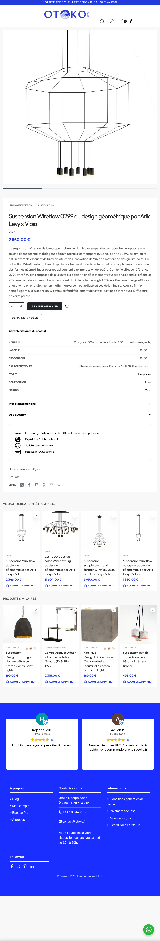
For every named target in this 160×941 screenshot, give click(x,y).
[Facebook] (12, 866)
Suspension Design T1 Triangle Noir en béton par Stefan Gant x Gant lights (19, 661)
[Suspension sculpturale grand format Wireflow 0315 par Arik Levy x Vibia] (99, 531)
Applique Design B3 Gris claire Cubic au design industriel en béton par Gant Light (98, 661)
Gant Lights (12, 648)
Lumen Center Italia (55, 648)
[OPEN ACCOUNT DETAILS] (112, 21)
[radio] (26, 648)
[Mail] (51, 485)
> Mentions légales (120, 818)
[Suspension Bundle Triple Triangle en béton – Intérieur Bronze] (138, 624)
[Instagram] (18, 866)
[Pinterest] (25, 866)
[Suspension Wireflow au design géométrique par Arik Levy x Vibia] (21, 531)
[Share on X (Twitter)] (22, 485)
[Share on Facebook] (29, 485)
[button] (99, 585)
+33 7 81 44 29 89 (74, 812)
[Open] (131, 21)
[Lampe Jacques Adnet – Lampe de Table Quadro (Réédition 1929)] (60, 624)
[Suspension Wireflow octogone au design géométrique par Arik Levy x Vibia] (138, 531)
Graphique (144, 374)
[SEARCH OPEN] (102, 21)
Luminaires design (20, 205)
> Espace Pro (19, 812)
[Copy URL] (59, 485)
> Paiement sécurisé (121, 811)
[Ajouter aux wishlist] (67, 306)
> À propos (17, 819)
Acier (148, 382)
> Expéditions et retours (123, 825)
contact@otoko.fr (74, 821)
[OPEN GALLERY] (80, 107)
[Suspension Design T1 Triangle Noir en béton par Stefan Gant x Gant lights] (21, 624)
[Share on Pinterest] (44, 485)
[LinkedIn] (32, 866)
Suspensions (45, 205)
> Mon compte (19, 806)
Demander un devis (25, 317)
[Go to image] (22, 188)
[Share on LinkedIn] (36, 485)
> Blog (14, 799)
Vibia (148, 390)
